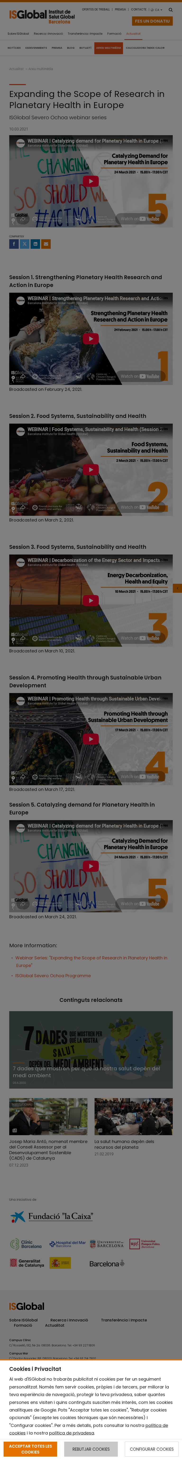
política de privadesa (71, 1433)
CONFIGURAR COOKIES (152, 1449)
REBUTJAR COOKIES (91, 1449)
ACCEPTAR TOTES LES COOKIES (30, 1449)
